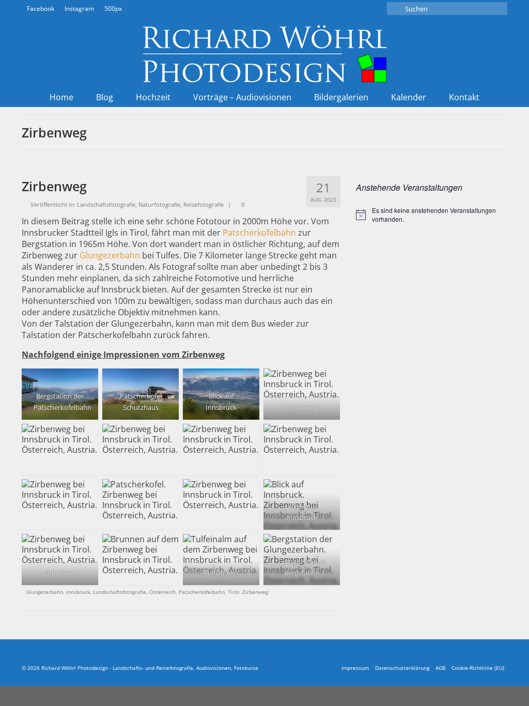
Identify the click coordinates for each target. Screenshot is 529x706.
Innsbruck (78, 591)
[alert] (431, 214)
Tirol (233, 591)
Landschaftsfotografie (106, 204)
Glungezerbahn (110, 255)
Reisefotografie (203, 204)
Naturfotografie (159, 204)
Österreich (162, 591)
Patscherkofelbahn (259, 232)
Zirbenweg (255, 591)
